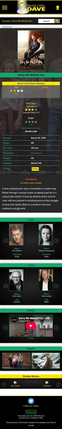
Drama (35, 169)
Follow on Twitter (31, 406)
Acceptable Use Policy (46, 423)
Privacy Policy (11, 423)
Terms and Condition (27, 423)
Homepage (36, 153)
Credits (31, 426)
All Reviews (7, 27)
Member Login (31, 131)
